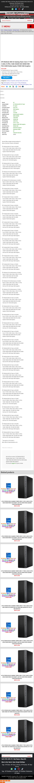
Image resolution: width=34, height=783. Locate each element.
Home (2, 30)
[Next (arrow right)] (4, 782)
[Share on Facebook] (7, 86)
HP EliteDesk (23, 82)
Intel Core (15, 107)
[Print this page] (23, 86)
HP (13, 102)
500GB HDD (15, 126)
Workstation (29, 771)
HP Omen (7, 764)
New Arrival (25, 80)
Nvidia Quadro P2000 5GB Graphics (21, 84)
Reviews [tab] (2, 98)
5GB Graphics (7, 82)
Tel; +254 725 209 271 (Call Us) (17, 5)
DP (13, 131)
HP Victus (13, 764)
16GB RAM (15, 117)
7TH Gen (12, 82)
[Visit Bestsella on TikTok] (22, 769)
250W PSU (15, 121)
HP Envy (18, 764)
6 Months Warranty (17, 132)
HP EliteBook (22, 771)
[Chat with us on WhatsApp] (12, 769)
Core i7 (14, 111)
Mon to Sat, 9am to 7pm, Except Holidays (13, 762)
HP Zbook (17, 773)
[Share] (6, 780)
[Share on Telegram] (16, 86)
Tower (30, 84)
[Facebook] (16, 9)
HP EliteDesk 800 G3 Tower (7, 84)
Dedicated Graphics (17, 127)
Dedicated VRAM (16, 129)
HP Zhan (30, 764)
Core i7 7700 (17, 82)
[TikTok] (23, 9)
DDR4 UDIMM (16, 116)
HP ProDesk (15, 771)
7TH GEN (15, 112)
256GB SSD (15, 119)
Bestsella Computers (17, 14)
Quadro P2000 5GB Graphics (19, 124)
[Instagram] (19, 9)
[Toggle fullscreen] (4, 780)
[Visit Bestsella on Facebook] (15, 769)
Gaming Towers (16, 30)
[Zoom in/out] (1, 780)
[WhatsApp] (13, 9)
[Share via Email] (19, 86)
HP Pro (17, 766)
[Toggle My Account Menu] (30, 26)
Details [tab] (2, 94)
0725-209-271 (9, 759)
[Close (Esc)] (9, 780)
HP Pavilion (24, 764)
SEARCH (29, 20)
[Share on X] (13, 86)
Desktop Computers (8, 30)
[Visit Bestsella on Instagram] (19, 769)
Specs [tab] (1, 91)
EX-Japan (15, 105)
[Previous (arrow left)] (1, 782)
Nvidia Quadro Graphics (18, 114)
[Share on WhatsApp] (10, 86)
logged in (14, 463)
